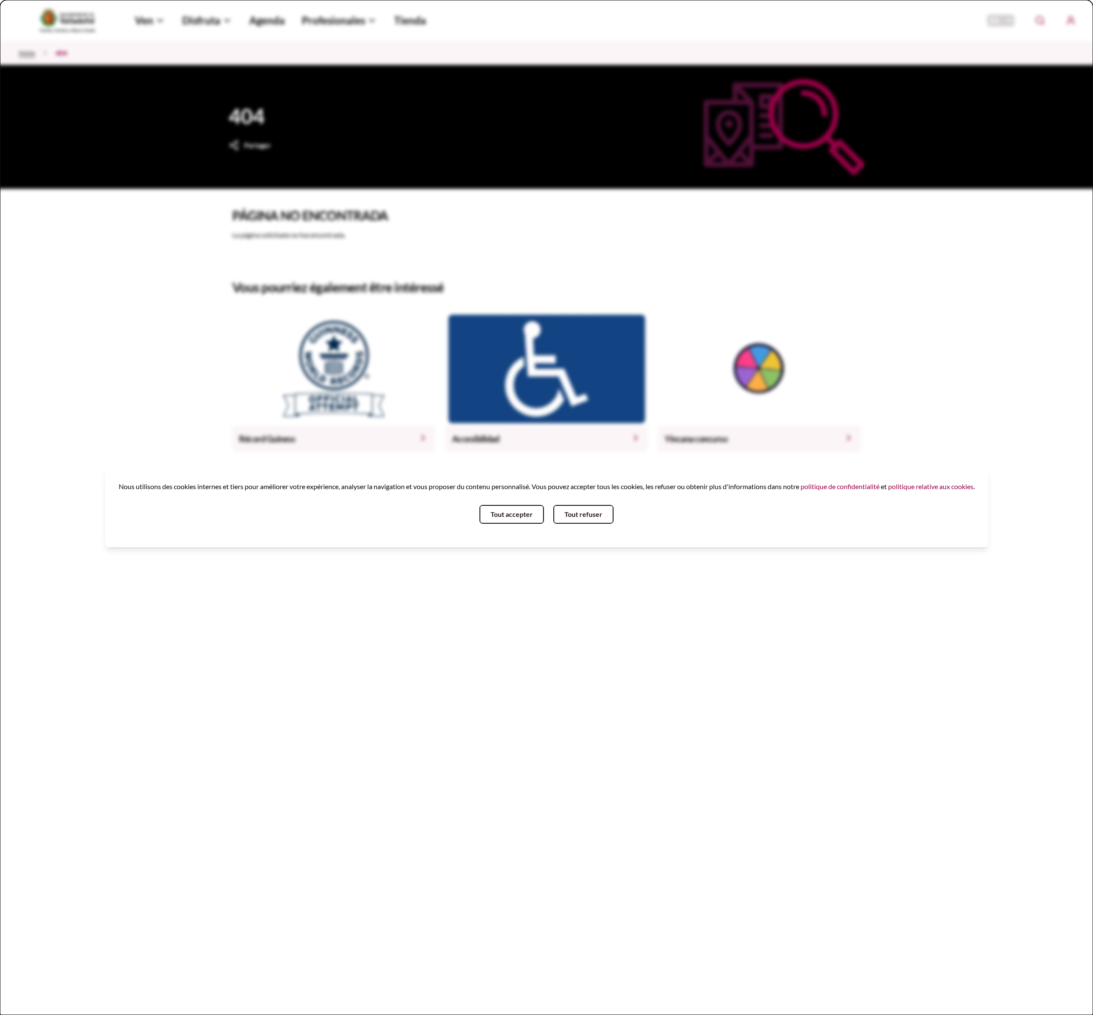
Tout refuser (583, 514)
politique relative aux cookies (930, 486)
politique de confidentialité (840, 486)
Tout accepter (512, 514)
